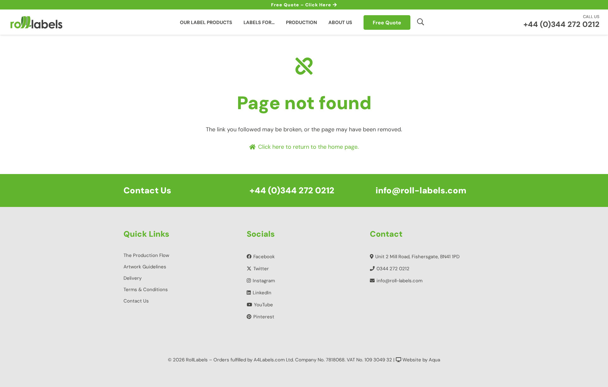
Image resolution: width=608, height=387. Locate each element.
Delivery (133, 278)
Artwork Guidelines (145, 267)
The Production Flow (146, 255)
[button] (420, 22)
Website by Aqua (420, 360)
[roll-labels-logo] (36, 22)
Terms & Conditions (146, 289)
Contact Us (136, 301)
